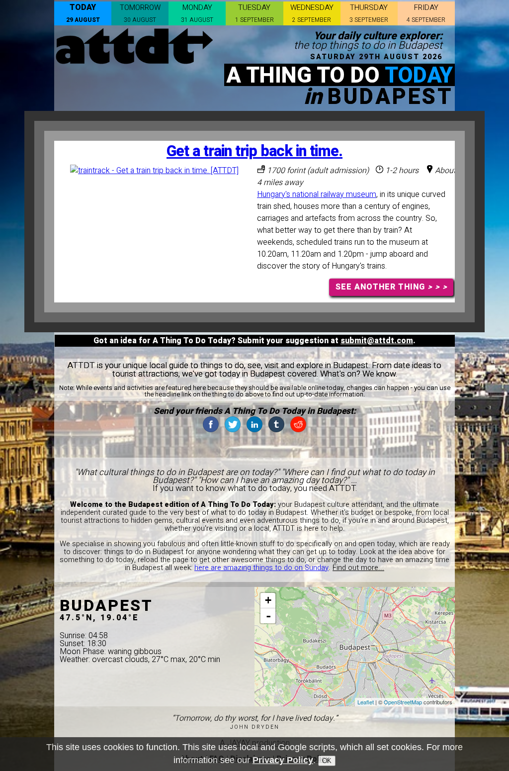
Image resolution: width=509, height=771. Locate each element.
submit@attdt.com (376, 341)
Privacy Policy (283, 760)
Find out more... (358, 568)
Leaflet (365, 702)
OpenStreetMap (403, 702)
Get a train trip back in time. (254, 151)
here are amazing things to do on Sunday (261, 568)
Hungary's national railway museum (316, 194)
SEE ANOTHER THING (391, 287)
